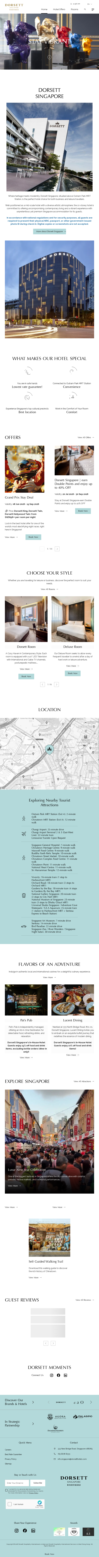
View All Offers (84, 437)
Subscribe (38, 1483)
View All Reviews (83, 1300)
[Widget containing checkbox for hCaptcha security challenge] (25, 1504)
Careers (8, 1450)
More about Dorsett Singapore (49, 231)
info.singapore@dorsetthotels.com (72, 1459)
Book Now (49, 1554)
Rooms (74, 9)
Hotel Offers (59, 9)
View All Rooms (48, 589)
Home (44, 9)
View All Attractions (82, 1081)
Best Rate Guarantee (13, 1454)
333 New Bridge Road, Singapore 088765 (75, 1449)
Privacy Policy (10, 1459)
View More (10, 537)
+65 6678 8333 (64, 1454)
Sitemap (8, 1464)
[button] (57, 549)
